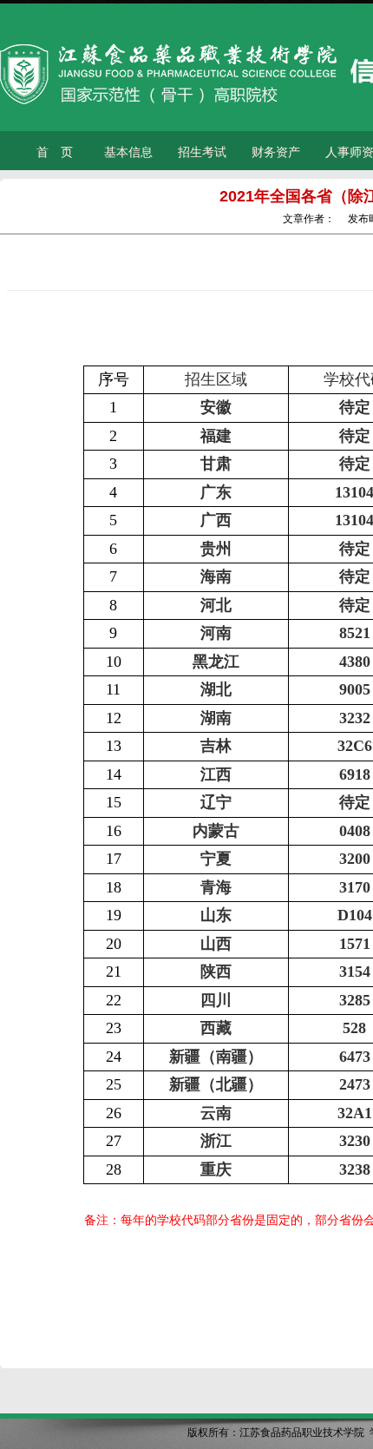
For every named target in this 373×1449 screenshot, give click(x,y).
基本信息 (128, 152)
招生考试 (202, 152)
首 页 (54, 152)
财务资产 (276, 152)
